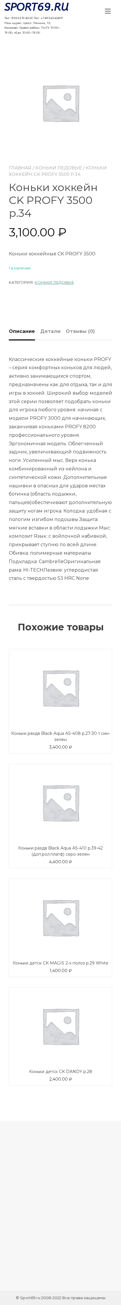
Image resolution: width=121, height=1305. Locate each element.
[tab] (24, 331)
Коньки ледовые (58, 168)
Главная (20, 168)
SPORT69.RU (33, 7)
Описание (22, 331)
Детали (50, 331)
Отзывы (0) (80, 331)
